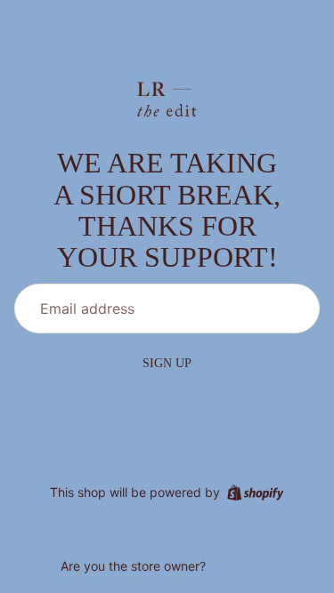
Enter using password (167, 528)
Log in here (241, 565)
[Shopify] (255, 493)
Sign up (167, 363)
